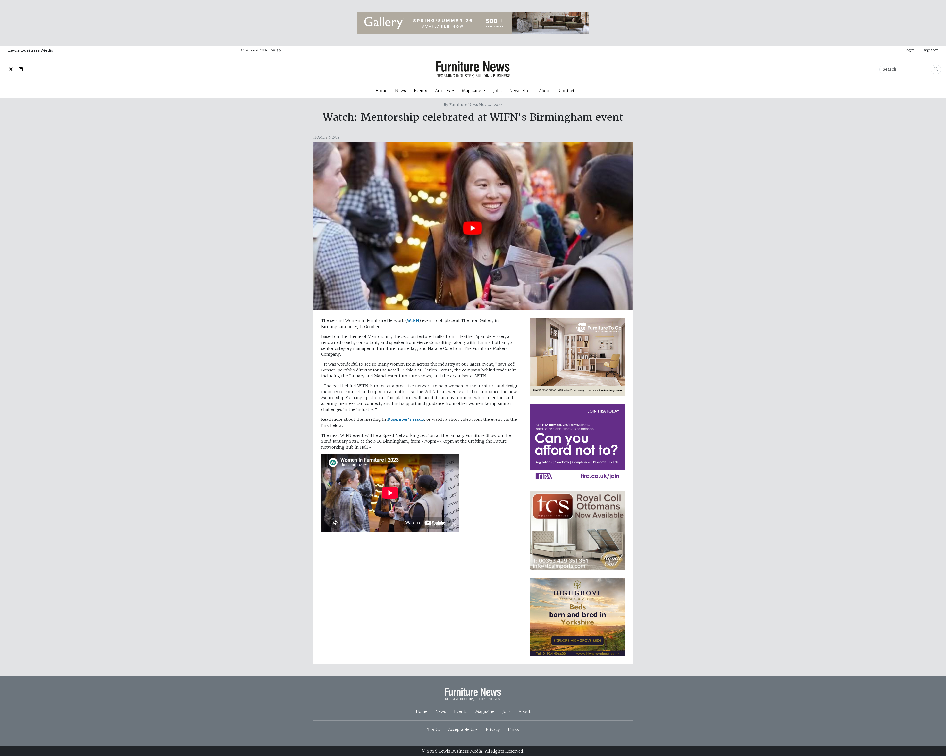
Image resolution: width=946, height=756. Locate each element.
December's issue (405, 419)
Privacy (493, 729)
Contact (566, 90)
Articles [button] (443, 90)
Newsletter (520, 90)
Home (381, 90)
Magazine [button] (472, 90)
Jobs (497, 90)
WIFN (413, 320)
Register (930, 50)
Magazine (484, 711)
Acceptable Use (463, 729)
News (400, 90)
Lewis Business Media (30, 50)
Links (513, 729)
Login (909, 50)
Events (420, 90)
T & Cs (433, 729)
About (545, 90)
